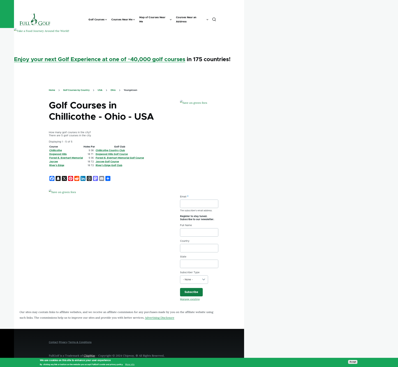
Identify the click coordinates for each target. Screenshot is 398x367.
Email (183, 196)
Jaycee (53, 161)
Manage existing (190, 299)
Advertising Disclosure (159, 317)
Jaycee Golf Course (107, 161)
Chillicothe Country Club (110, 150)
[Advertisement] (203, 159)
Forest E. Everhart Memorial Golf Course (120, 158)
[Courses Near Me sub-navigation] (135, 19)
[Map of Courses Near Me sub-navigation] (172, 19)
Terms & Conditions (80, 342)
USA (100, 90)
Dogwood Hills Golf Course (112, 154)
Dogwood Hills (58, 154)
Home (52, 90)
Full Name (186, 225)
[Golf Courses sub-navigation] (107, 19)
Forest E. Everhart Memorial (66, 158)
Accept (352, 362)
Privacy (63, 342)
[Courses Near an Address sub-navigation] (209, 19)
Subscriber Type (190, 272)
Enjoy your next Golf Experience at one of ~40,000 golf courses (99, 59)
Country (184, 241)
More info (129, 364)
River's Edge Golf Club (109, 165)
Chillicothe (55, 150)
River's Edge (56, 165)
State (183, 256)
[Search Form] (214, 19)
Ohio (113, 90)
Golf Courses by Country (76, 90)
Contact (53, 342)
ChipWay (89, 355)
